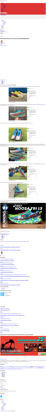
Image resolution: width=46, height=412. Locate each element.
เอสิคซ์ (28, 241)
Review (2, 8)
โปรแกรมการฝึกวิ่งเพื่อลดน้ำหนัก (5, 330)
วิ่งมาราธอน (4, 5)
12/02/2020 (1, 317)
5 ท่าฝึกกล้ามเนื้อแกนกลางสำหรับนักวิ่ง (5, 320)
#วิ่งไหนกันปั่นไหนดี (2, 233)
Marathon (16, 366)
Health (14, 366)
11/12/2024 (1, 322)
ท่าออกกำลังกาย (28, 367)
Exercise (7, 366)
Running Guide (35, 366)
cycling (5, 366)
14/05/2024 (1, 312)
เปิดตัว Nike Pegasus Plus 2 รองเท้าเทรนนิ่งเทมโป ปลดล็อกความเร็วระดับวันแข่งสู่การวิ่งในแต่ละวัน (14, 280)
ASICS (2, 241)
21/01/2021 (1, 43)
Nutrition (19, 366)
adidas (2, 366)
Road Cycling (25, 366)
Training (3, 26)
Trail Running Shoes (18, 241)
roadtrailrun (14, 102)
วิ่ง (41, 367)
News (2, 9)
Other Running (21, 366)
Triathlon (3, 376)
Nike (18, 366)
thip (1, 255)
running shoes (14, 241)
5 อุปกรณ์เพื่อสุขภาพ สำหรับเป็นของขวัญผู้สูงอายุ (7, 264)
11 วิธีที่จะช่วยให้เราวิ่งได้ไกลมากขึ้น (5, 310)
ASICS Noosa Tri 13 (5, 241)
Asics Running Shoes (10, 241)
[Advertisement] (13, 17)
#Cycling (1, 234)
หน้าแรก (3, 3)
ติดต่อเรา (3, 11)
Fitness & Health (4, 372)
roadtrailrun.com (34, 104)
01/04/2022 (1, 327)
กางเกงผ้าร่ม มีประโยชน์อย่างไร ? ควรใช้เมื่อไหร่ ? (7, 260)
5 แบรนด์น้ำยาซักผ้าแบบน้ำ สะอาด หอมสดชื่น (6, 272)
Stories (2, 10)
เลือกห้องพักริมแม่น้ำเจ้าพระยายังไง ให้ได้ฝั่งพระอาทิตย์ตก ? (8, 268)
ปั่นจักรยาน (4, 22)
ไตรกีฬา (4, 23)
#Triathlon (4, 234)
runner (29, 366)
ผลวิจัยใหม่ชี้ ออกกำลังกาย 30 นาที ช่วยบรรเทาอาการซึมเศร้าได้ (9, 325)
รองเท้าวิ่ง (22, 241)
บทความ (3, 4)
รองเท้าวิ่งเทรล (25, 241)
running (31, 366)
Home (1, 36)
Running (3, 374)
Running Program (43, 366)
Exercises (9, 366)
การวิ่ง (13, 367)
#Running (8, 233)
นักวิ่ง (31, 367)
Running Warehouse (42, 104)
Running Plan (38, 366)
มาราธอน (36, 367)
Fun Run (11, 366)
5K (1, 366)
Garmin (13, 366)
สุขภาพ (4, 24)
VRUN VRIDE (3, 316)
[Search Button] (7, 29)
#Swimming (6, 234)
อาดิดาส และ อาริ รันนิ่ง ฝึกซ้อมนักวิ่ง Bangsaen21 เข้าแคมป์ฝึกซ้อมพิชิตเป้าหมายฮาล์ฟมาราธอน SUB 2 (14, 276)
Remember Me (3, 385)
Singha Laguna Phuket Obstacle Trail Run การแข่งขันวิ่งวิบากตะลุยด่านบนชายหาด (12, 315)
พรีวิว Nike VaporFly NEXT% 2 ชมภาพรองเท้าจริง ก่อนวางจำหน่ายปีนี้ (10, 284)
